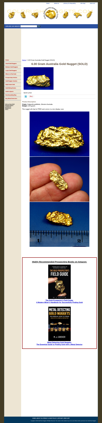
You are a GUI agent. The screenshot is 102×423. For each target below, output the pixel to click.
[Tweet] (26, 97)
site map (82, 3)
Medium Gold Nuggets (11, 67)
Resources (8, 108)
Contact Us (8, 106)
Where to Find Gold (10, 74)
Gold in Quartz (9, 91)
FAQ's (6, 109)
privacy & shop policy (70, 3)
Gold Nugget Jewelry (11, 81)
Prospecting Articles (11, 77)
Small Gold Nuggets (11, 63)
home (48, 3)
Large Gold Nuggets (11, 70)
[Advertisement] (59, 43)
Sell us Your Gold (10, 104)
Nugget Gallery (9, 105)
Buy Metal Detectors (11, 98)
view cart (92, 3)
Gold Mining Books (10, 88)
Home (24, 60)
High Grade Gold (10, 84)
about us (56, 3)
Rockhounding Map (10, 95)
